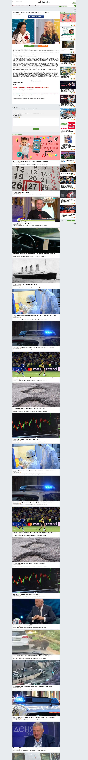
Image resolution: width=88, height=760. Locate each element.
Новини (13, 5)
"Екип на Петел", (20, 82)
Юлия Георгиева (20, 49)
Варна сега (18, 5)
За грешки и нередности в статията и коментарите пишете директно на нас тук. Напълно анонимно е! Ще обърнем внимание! (28, 114)
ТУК (36, 108)
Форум (71, 220)
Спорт (27, 5)
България (23, 5)
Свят (36, 5)
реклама (75, 9)
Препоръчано (31, 5)
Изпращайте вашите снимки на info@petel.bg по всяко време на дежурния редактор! (29, 98)
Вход (74, 2)
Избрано (39, 5)
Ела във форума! (64, 6)
